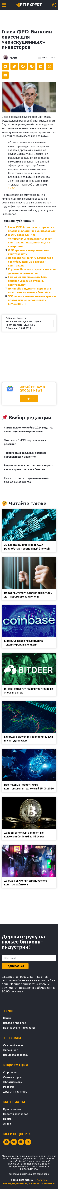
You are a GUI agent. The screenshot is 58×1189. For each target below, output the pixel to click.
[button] (29, 398)
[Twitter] (13, 1142)
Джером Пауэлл (32, 321)
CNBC (11, 188)
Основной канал (13, 1045)
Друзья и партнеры (15, 1091)
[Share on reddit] (31, 66)
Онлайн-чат (10, 1050)
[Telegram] (6, 1142)
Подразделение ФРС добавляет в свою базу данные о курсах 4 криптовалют (30, 261)
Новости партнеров (15, 1114)
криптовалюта (14, 324)
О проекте (10, 1072)
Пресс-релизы (12, 1109)
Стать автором (12, 1077)
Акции (7, 1123)
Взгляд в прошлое (14, 1022)
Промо (7, 1118)
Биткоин (17, 321)
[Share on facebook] (23, 66)
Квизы (7, 1018)
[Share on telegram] (5, 66)
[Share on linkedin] (40, 66)
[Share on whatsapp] (49, 66)
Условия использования (42, 1183)
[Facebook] (21, 1142)
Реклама (8, 1086)
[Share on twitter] (14, 66)
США (26, 324)
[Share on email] (5, 75)
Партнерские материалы (19, 1027)
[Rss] (28, 1142)
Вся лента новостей (15, 1054)
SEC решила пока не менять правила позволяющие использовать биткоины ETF (32, 300)
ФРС (32, 324)
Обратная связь (13, 1082)
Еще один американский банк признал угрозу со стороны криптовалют (27, 280)
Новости (21, 318)
